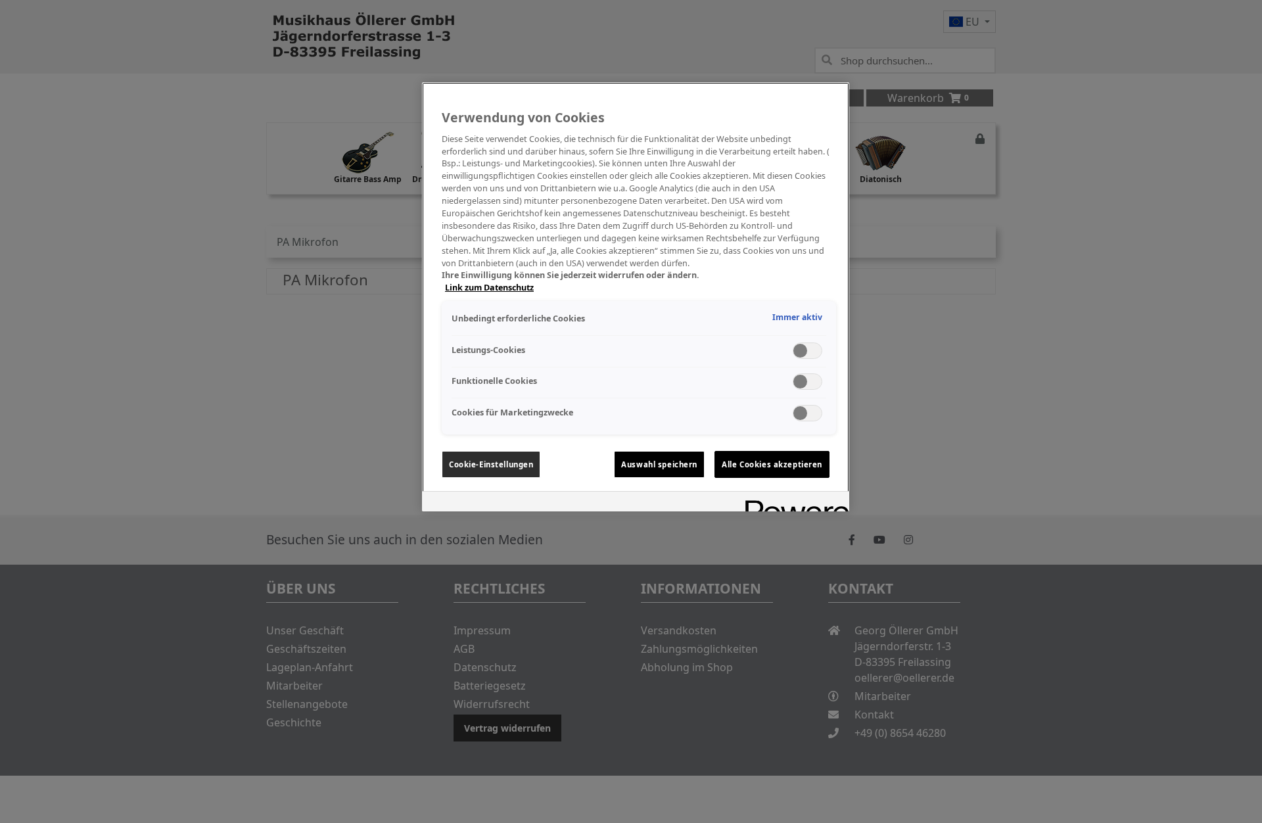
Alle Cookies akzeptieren (772, 464)
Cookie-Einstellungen (491, 464)
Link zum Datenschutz (489, 287)
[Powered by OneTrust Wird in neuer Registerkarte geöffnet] (793, 503)
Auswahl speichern (659, 464)
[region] (635, 296)
